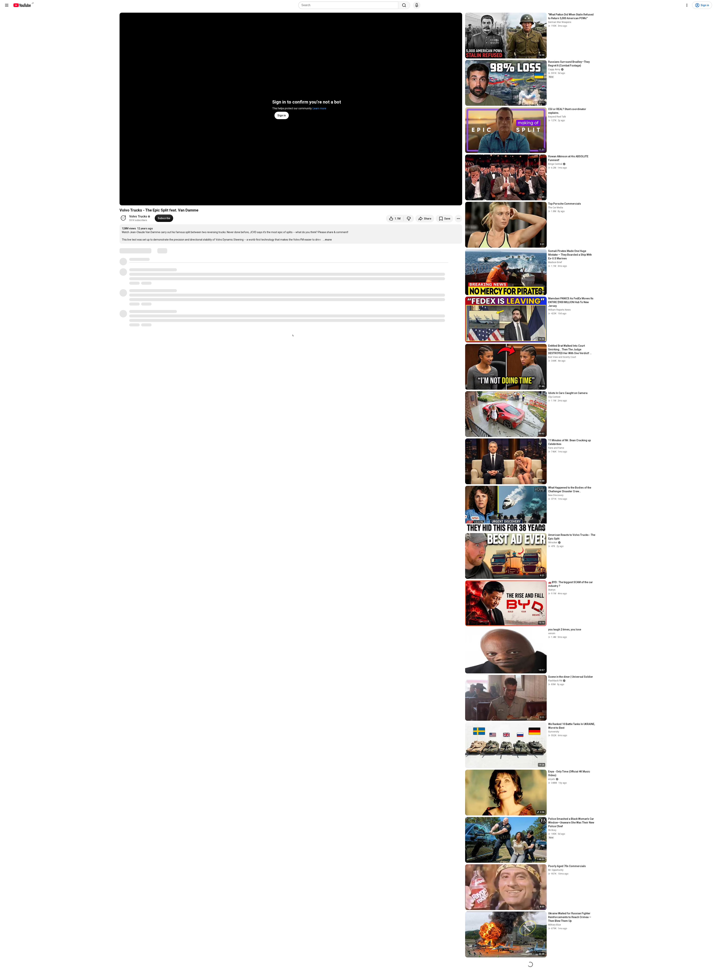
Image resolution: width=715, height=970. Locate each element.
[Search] (404, 5)
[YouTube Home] (21, 5)
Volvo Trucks (138, 216)
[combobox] (349, 5)
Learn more (319, 108)
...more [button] (327, 239)
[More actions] (458, 218)
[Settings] (687, 5)
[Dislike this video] (408, 218)
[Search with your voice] (416, 5)
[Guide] (6, 5)
